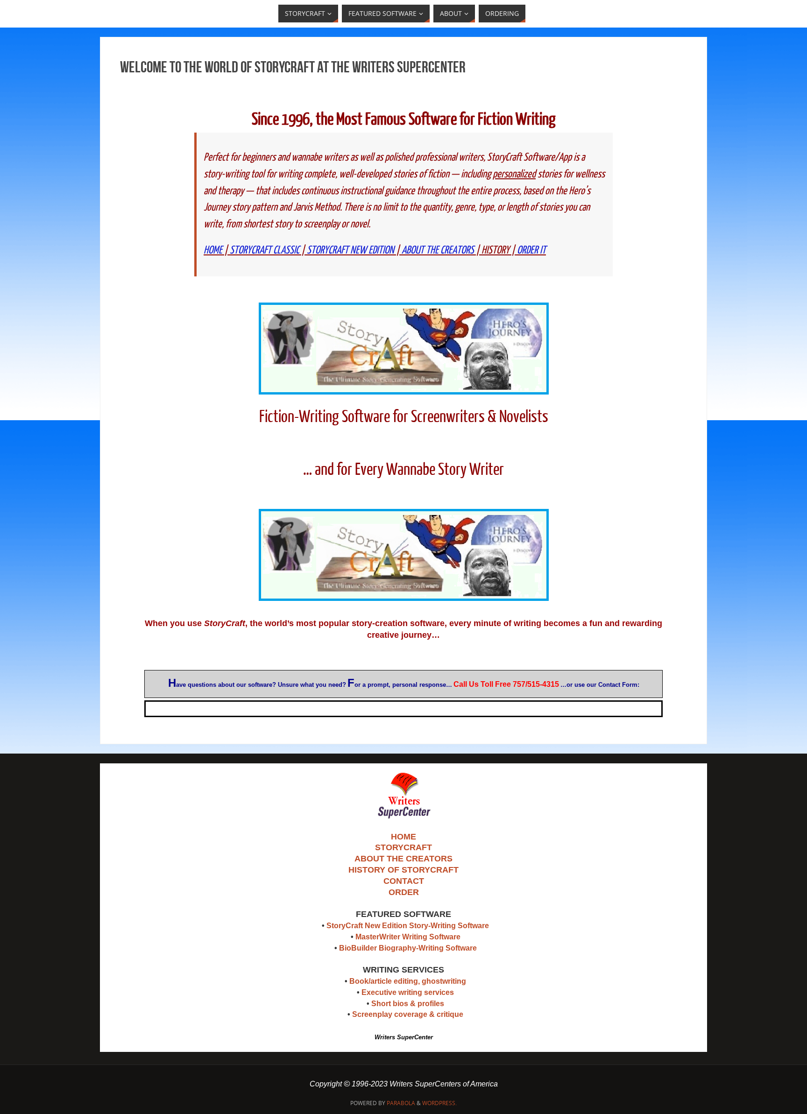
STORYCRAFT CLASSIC (264, 250)
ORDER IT (531, 250)
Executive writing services (407, 992)
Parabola (401, 1103)
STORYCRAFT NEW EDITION (350, 250)
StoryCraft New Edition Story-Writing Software (407, 926)
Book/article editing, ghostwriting (407, 981)
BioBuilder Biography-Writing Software (408, 948)
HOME (213, 250)
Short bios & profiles (407, 1004)
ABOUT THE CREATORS (438, 250)
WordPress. (439, 1103)
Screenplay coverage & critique (407, 1014)
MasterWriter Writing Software (407, 937)
